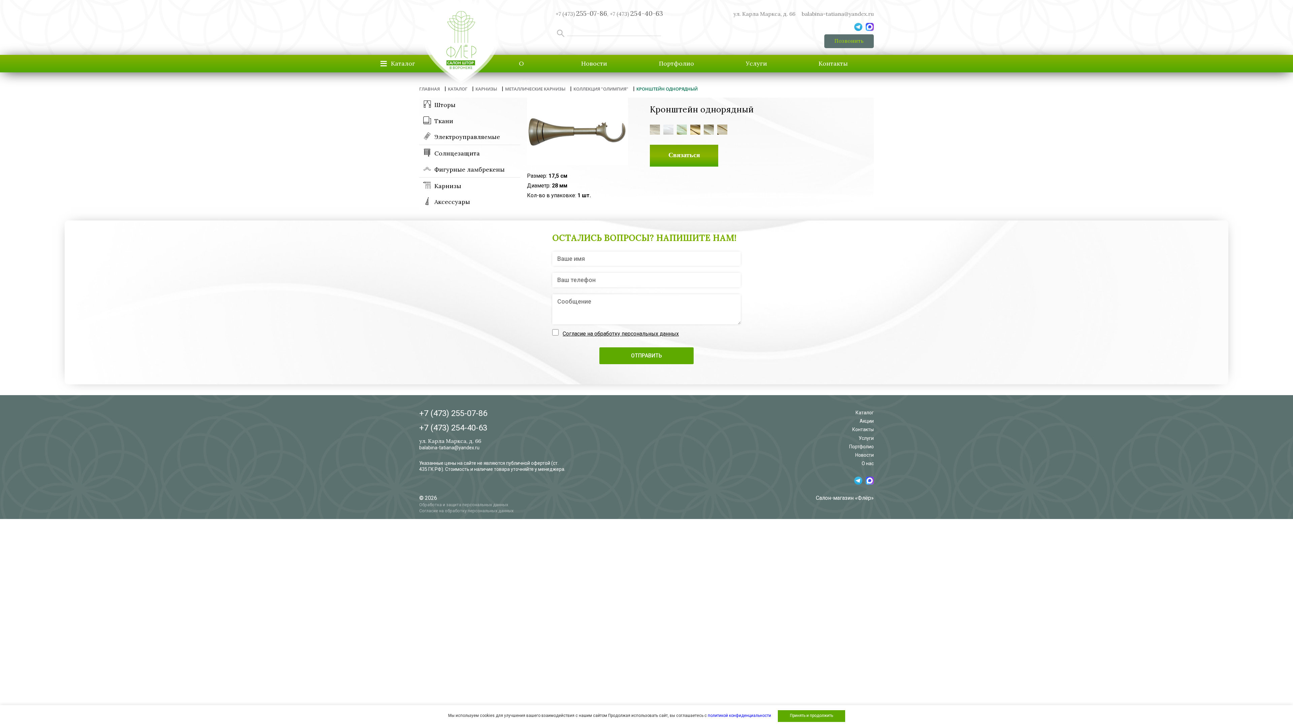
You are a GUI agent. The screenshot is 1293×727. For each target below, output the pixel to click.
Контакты (833, 63)
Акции (867, 421)
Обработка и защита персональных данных (463, 504)
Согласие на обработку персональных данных (621, 334)
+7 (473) (636, 13)
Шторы (445, 105)
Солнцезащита (457, 153)
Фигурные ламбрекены (469, 169)
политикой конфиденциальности (739, 715)
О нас (524, 72)
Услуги (756, 63)
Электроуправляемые (467, 137)
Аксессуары (452, 202)
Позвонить (849, 40)
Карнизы (447, 186)
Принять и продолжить (811, 715)
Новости (594, 63)
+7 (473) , (582, 13)
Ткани (443, 121)
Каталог (865, 412)
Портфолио (676, 63)
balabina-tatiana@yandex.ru (838, 13)
